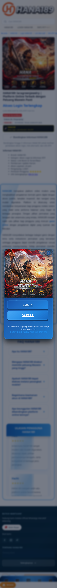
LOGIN (28, 304)
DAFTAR (28, 315)
